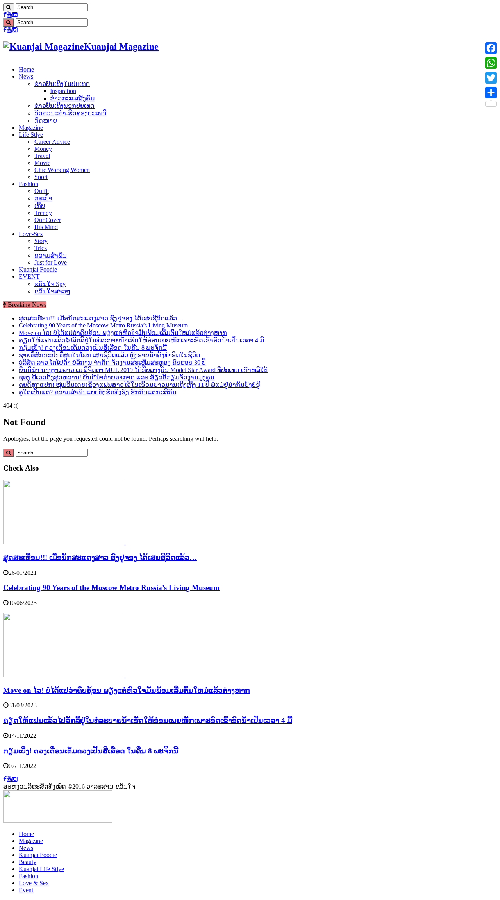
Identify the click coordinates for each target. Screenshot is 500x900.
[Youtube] (9, 14)
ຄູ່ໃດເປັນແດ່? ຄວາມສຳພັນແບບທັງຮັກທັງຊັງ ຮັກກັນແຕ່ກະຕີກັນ (98, 392)
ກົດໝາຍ (45, 120)
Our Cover (47, 220)
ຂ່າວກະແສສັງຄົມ (72, 98)
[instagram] (15, 14)
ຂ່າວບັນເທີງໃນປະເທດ (62, 84)
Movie (42, 162)
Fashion (28, 184)
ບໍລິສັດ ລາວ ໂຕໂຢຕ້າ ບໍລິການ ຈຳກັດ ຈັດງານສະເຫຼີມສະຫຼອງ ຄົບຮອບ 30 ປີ (112, 362)
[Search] (8, 7)
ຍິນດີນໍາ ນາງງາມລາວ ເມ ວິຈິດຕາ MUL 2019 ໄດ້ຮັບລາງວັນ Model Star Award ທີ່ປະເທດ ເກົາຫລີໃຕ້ (143, 370)
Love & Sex (34, 883)
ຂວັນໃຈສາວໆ (52, 291)
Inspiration (63, 91)
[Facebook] (5, 14)
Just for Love (50, 262)
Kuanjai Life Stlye (41, 869)
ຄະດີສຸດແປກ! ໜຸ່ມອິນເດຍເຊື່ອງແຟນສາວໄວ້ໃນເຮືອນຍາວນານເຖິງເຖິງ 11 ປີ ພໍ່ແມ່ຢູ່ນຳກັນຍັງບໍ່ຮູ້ (139, 384)
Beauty (27, 862)
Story (41, 241)
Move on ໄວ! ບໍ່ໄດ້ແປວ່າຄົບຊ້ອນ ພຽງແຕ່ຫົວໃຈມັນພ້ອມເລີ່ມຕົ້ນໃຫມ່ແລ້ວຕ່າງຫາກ (123, 332)
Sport (41, 177)
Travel (42, 155)
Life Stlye (31, 134)
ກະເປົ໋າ (43, 198)
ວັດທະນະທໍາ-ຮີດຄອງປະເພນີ (70, 113)
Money (43, 148)
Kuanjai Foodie (38, 269)
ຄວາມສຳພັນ (50, 255)
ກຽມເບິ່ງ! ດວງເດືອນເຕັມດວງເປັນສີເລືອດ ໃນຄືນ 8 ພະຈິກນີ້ (93, 347)
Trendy (43, 212)
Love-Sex (31, 234)
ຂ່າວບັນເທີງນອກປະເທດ (64, 105)
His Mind (46, 227)
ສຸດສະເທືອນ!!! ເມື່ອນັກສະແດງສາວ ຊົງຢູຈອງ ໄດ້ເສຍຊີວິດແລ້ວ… (101, 318)
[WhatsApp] (491, 62)
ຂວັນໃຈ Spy (50, 284)
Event (26, 890)
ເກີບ (39, 205)
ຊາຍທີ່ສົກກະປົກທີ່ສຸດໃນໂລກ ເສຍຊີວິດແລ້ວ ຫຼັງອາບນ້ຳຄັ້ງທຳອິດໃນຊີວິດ (109, 355)
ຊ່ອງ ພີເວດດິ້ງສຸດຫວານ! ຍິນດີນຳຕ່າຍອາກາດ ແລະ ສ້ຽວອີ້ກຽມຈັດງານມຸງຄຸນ (116, 377)
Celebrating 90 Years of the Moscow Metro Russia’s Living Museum (103, 325)
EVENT (29, 276)
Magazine (31, 127)
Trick (40, 248)
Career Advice (52, 141)
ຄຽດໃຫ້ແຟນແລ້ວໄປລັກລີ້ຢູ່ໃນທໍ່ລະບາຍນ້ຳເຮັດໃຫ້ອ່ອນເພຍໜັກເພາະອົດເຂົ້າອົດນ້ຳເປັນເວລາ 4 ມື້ (141, 340)
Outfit (41, 191)
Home (26, 69)
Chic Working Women (62, 169)
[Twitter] (491, 77)
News (26, 76)
